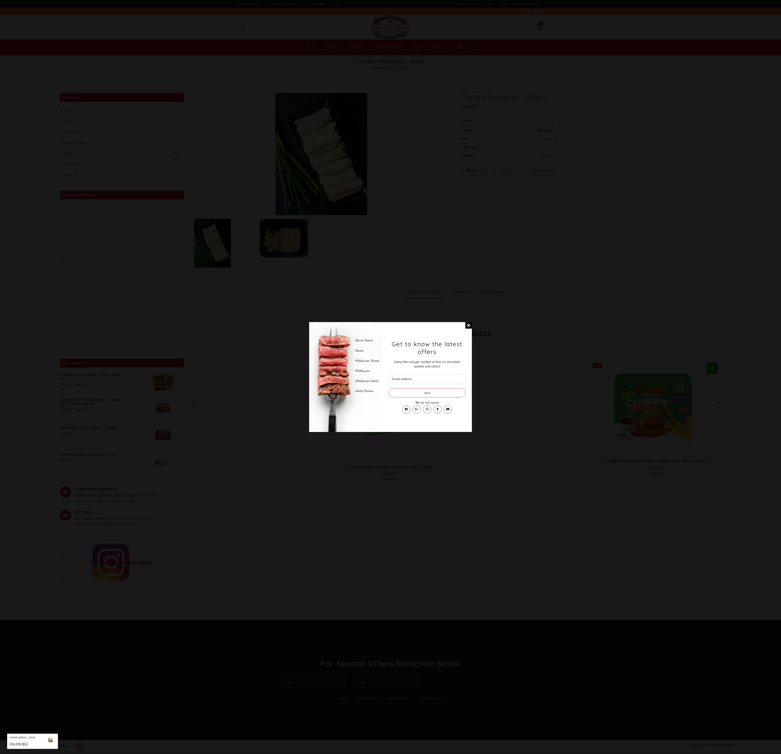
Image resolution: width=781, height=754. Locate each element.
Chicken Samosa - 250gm (22, 737)
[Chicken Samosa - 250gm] (50, 740)
